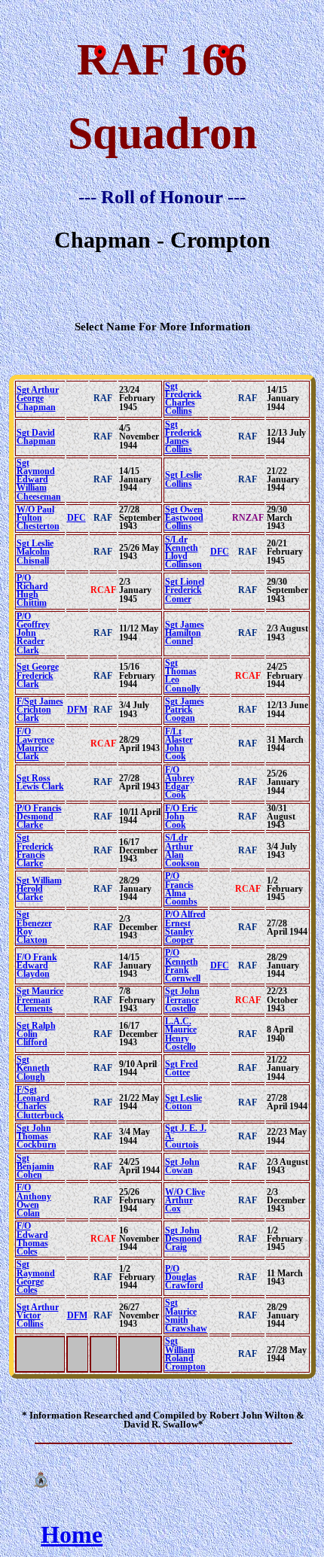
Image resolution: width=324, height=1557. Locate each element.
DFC (76, 517)
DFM (77, 709)
